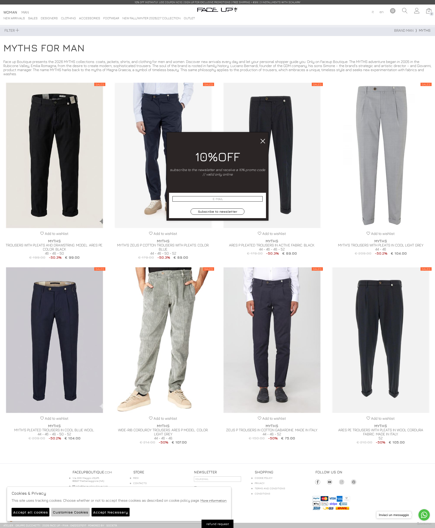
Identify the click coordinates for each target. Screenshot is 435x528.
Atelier (8, 525)
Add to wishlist (56, 233)
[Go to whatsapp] (424, 515)
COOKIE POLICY (263, 477)
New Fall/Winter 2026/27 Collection (151, 18)
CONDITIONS (262, 493)
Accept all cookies (30, 512)
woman (10, 12)
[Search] (405, 11)
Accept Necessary (110, 512)
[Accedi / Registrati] (417, 11)
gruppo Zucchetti (27, 525)
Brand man (403, 30)
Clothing (68, 18)
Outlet (189, 18)
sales (33, 18)
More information (214, 500)
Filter (10, 30)
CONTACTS (140, 483)
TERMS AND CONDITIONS (270, 488)
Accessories (89, 18)
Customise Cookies (70, 512)
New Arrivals (14, 18)
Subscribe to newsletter (217, 211)
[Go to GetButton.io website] (424, 523)
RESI (136, 477)
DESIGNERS (49, 18)
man (25, 12)
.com (217, 12)
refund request (217, 524)
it (373, 12)
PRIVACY (259, 483)
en (381, 12)
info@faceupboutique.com (91, 486)
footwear (111, 18)
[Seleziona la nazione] (393, 11)
